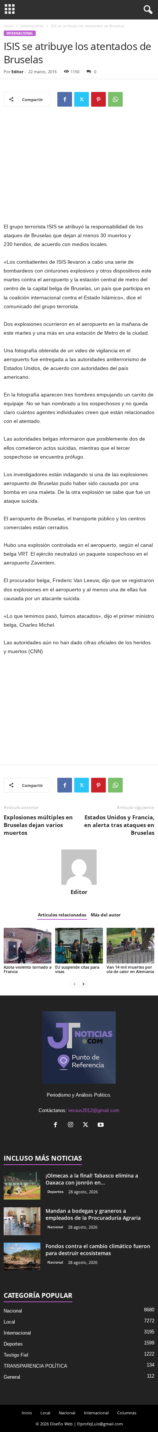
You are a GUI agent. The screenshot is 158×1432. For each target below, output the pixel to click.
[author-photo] (79, 867)
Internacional (32, 25)
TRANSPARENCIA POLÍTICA (35, 1366)
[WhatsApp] (115, 99)
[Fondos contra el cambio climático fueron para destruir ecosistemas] (22, 1256)
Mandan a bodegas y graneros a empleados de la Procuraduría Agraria (93, 1214)
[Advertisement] (79, 168)
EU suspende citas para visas (77, 969)
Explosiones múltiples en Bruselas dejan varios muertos (38, 824)
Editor (17, 71)
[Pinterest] (98, 99)
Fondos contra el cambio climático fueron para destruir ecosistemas (98, 1250)
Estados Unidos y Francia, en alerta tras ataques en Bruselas (119, 824)
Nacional (55, 1226)
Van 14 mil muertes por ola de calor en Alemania (130, 969)
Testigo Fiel (16, 1355)
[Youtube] (101, 1125)
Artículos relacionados (62, 915)
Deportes (55, 1191)
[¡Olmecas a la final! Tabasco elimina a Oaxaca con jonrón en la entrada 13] (22, 1186)
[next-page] (83, 984)
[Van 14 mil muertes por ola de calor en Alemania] (130, 945)
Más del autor (106, 915)
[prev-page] (74, 984)
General (12, 1377)
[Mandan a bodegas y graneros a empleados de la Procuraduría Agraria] (22, 1221)
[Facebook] (64, 99)
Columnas (126, 1412)
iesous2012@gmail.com (93, 1110)
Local (9, 1322)
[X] (81, 99)
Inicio (8, 25)
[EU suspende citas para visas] (79, 945)
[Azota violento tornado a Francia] (27, 945)
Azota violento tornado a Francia (27, 969)
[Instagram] (72, 1125)
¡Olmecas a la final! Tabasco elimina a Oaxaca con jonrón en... (92, 1179)
